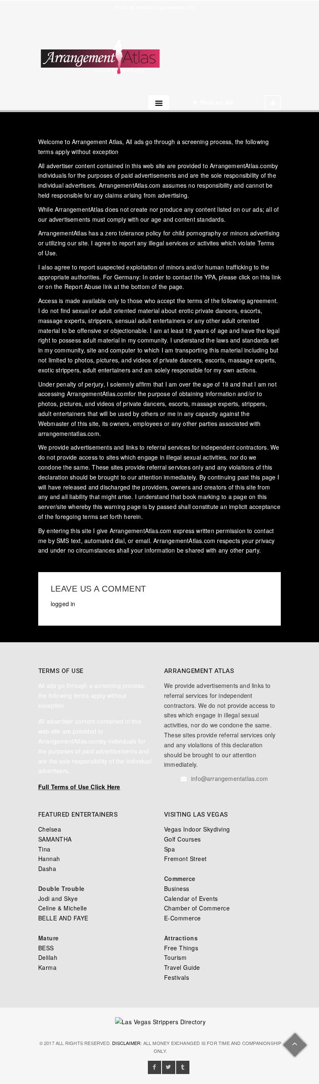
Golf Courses (182, 839)
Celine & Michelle (62, 908)
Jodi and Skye (58, 898)
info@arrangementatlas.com (165, 7)
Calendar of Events (191, 898)
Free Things (181, 948)
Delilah (48, 957)
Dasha (47, 868)
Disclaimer (126, 1043)
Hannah (49, 858)
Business (176, 888)
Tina (44, 849)
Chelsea (49, 829)
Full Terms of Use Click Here (79, 787)
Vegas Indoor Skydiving (197, 829)
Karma (47, 967)
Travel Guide (182, 967)
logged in (63, 604)
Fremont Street (185, 858)
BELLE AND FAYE (63, 918)
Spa (169, 849)
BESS (46, 948)
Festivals (176, 977)
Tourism (175, 957)
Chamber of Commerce (197, 908)
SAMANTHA (55, 839)
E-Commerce (182, 918)
